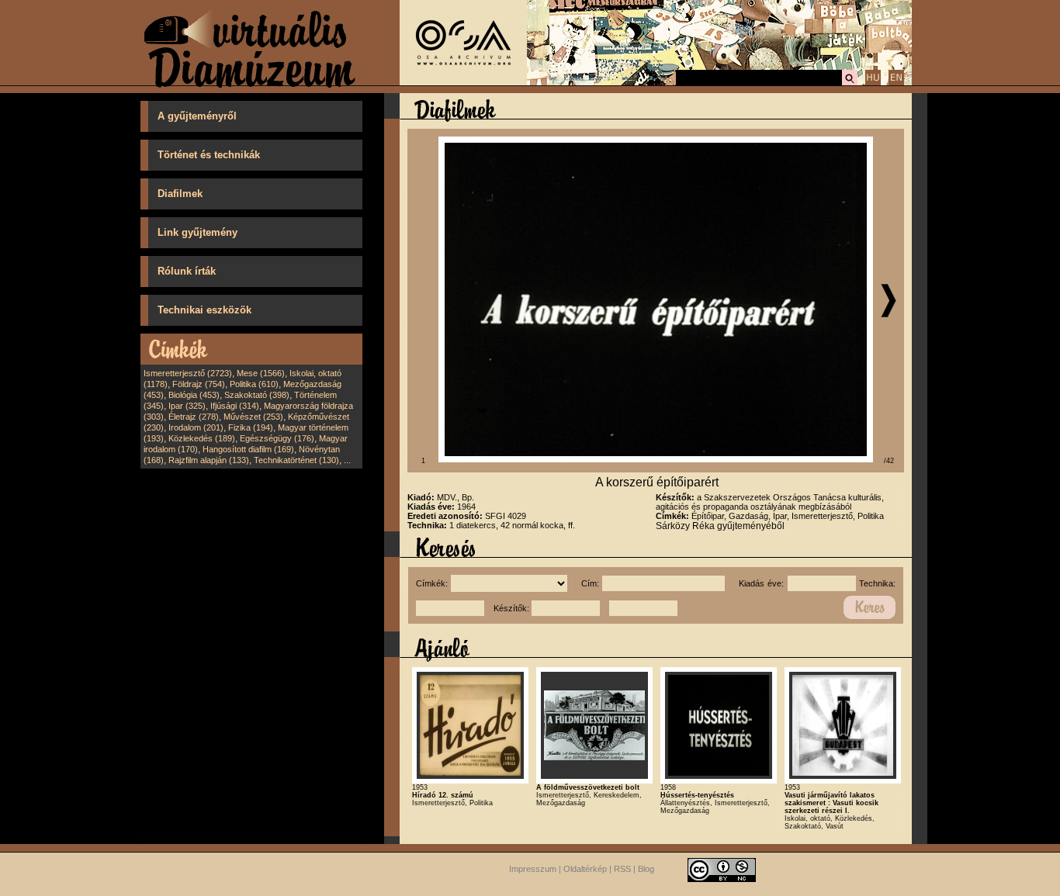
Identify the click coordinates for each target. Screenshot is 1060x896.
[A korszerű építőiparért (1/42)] (655, 459)
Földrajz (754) (198, 384)
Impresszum (532, 869)
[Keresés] (849, 83)
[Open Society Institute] (463, 82)
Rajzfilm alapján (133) (208, 460)
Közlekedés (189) (201, 438)
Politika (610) (254, 384)
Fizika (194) (250, 427)
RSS (622, 869)
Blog (646, 869)
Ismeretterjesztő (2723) (188, 373)
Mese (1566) (261, 373)
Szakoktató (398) (256, 395)
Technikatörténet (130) (296, 460)
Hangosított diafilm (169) (248, 449)
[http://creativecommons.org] (721, 869)
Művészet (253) (253, 416)
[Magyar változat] (873, 83)
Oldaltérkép (585, 869)
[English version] (896, 83)
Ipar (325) (187, 405)
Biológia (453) (194, 395)
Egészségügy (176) (277, 438)
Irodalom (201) (195, 427)
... (347, 460)
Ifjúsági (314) (234, 405)
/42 (889, 461)
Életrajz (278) (193, 416)
